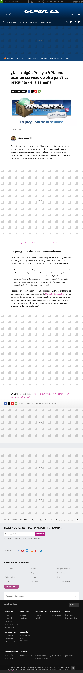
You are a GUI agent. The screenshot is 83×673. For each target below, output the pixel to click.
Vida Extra (23, 618)
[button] (24, 138)
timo (58, 577)
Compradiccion (10, 641)
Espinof (37, 618)
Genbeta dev (61, 573)
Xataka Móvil (9, 618)
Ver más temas (11, 587)
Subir (72, 605)
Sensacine (38, 615)
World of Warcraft (56, 58)
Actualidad (34, 569)
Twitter (67, 22)
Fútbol (67, 58)
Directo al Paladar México (55, 656)
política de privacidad (33, 538)
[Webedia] (11, 604)
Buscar (75, 596)
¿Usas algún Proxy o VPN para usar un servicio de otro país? (38, 242)
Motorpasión (69, 615)
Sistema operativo (32, 58)
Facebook (75, 22)
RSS (31, 550)
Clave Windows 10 (46, 520)
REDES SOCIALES (46, 22)
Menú (8, 14)
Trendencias (9, 635)
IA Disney (33, 520)
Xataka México (10, 655)
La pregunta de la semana (46, 403)
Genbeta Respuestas (54, 294)
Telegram (79, 22)
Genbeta (41, 11)
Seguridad (34, 573)
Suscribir (40, 534)
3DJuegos (23, 615)
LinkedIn (40, 550)
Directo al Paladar (55, 615)
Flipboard (71, 22)
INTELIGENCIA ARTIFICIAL (28, 22)
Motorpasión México (69, 656)
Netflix (7, 581)
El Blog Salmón (25, 635)
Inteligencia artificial (64, 569)
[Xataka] (1, 1)
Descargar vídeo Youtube (64, 520)
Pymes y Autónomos (24, 639)
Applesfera (8, 621)
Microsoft (10, 58)
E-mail (39, 91)
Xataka (7, 615)
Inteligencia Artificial (64, 581)
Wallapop (44, 58)
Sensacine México (41, 655)
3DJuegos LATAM (26, 655)
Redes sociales (10, 577)
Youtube (22, 550)
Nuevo (74, 14)
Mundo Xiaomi (9, 627)
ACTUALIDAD (11, 22)
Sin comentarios (19, 91)
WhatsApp (34, 581)
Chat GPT (23, 520)
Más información (13, 671)
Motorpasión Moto (71, 618)
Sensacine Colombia (41, 658)
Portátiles (19, 58)
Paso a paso (9, 569)
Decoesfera (9, 638)
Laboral (33, 577)
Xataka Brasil (9, 658)
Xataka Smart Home (11, 624)
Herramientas (9, 573)
